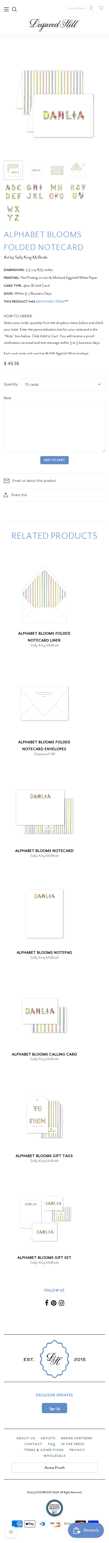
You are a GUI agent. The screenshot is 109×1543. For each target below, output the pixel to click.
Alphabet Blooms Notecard (44, 850)
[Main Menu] (6, 9)
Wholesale (55, 1456)
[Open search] (14, 9)
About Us (25, 1438)
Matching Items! (50, 301)
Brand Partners (77, 1438)
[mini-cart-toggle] (101, 8)
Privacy (77, 1450)
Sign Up (54, 1408)
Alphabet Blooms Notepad (44, 952)
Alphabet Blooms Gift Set (44, 1257)
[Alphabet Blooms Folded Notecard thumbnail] (13, 170)
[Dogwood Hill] (54, 24)
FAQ (52, 1444)
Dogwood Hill (44, 753)
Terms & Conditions (44, 1450)
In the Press (72, 1444)
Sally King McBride (44, 645)
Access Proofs (76, 8)
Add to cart (54, 460)
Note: (8, 397)
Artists (48, 1438)
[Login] (91, 8)
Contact (33, 1444)
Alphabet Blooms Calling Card (44, 1054)
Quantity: (11, 384)
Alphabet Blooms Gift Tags (44, 1155)
